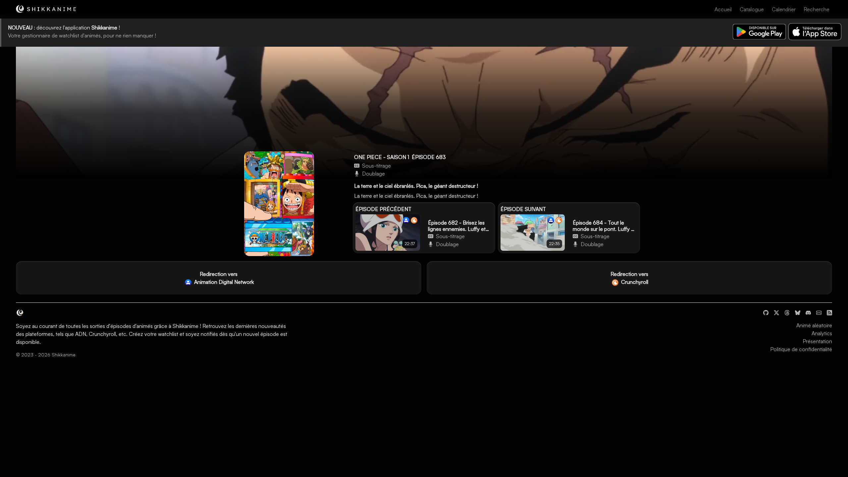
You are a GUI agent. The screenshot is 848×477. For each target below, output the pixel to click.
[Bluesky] (797, 312)
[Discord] (808, 312)
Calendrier (784, 9)
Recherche (816, 9)
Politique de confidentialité (801, 349)
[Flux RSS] (829, 312)
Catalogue (752, 9)
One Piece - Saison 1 (381, 157)
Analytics (822, 333)
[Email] (819, 312)
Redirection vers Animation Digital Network (223, 278)
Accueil (723, 9)
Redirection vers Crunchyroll (629, 278)
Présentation (817, 341)
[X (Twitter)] (776, 312)
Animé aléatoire (814, 325)
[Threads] (787, 312)
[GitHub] (765, 312)
